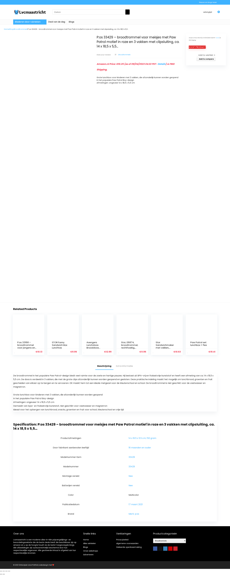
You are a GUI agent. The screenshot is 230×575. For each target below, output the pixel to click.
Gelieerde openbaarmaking (129, 547)
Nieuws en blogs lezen (208, 2)
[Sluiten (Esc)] (9, 571)
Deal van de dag (56, 21)
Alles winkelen (89, 543)
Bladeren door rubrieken (27, 21)
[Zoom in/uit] (1, 571)
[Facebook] (155, 548)
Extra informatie (124, 366)
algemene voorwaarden (127, 543)
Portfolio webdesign (40, 565)
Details (162, 64)
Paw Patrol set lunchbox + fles (198, 344)
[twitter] (160, 548)
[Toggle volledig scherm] (4, 571)
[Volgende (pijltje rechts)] (4, 574)
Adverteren (88, 554)
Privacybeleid (122, 539)
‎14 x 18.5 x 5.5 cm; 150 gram (142, 438)
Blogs (71, 21)
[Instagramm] (165, 548)
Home (6, 29)
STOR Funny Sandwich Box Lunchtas (59, 345)
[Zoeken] (127, 12)
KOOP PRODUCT (197, 47)
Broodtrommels (21, 29)
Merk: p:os (134, 513)
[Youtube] (170, 548)
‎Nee (131, 476)
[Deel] (6, 571)
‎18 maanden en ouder (140, 447)
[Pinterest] (175, 548)
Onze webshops (90, 551)
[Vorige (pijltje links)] (1, 574)
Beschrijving (104, 366)
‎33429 (132, 457)
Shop (11, 29)
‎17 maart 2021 (136, 504)
